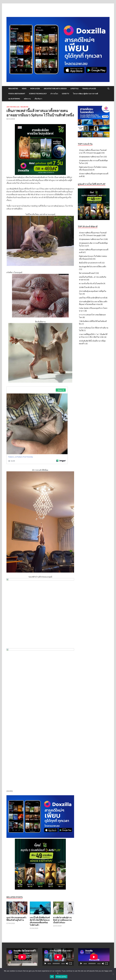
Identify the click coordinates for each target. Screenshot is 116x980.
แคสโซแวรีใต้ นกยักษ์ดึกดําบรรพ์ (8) (93, 298)
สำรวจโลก (54, 94)
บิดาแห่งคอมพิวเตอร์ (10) (89, 273)
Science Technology (38, 94)
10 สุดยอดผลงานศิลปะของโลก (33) (93, 157)
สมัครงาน (27, 99)
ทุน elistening (14, 99)
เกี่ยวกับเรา (38, 99)
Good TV (65, 94)
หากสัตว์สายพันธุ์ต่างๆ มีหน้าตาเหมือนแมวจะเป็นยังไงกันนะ (62, 920)
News (24, 88)
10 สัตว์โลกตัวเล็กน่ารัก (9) (89, 287)
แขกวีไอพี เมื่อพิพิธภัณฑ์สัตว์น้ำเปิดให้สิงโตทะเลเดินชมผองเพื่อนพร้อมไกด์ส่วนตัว (40, 921)
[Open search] (108, 88)
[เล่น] (45, 963)
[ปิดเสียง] (67, 963)
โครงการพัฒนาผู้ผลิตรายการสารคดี (85, 94)
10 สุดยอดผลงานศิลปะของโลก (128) (93, 239)
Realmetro (13, 88)
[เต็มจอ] (71, 963)
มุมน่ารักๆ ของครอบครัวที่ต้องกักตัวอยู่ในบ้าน (16, 918)
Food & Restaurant (16, 94)
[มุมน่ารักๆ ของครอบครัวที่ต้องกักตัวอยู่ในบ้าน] (16, 908)
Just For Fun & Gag (12, 107)
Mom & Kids (35, 88)
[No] (113, 974)
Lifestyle (74, 88)
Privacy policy (61, 977)
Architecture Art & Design (55, 88)
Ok (52, 977)
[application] (58, 957)
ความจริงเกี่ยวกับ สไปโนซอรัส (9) (92, 283)
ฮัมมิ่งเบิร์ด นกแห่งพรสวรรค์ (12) (92, 263)
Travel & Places (89, 88)
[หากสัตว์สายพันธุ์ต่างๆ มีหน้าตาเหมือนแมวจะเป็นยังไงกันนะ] (63, 908)
